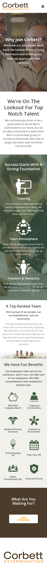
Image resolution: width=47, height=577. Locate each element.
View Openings (23, 519)
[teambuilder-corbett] (15, 9)
